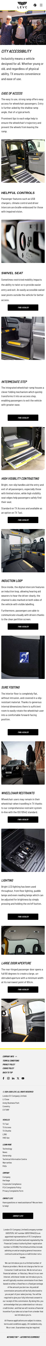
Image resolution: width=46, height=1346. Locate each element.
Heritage (6, 1180)
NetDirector (12, 1337)
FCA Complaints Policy (12, 1187)
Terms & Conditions (11, 1060)
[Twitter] (18, 1078)
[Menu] (41, 5)
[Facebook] (3, 1078)
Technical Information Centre (15, 1159)
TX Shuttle (7, 1130)
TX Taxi (6, 1124)
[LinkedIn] (13, 1078)
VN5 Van (6, 1137)
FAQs (5, 1166)
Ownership (7, 1155)
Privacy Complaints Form (13, 1191)
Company (6, 1177)
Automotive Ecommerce (29, 1337)
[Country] (35, 5)
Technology (7, 1148)
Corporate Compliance (12, 1184)
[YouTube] (23, 1078)
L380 (5, 1134)
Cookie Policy (8, 1068)
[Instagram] (8, 1078)
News (5, 1152)
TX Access (7, 1127)
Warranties (7, 1162)
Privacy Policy (9, 1064)
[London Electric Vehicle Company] (22, 5)
